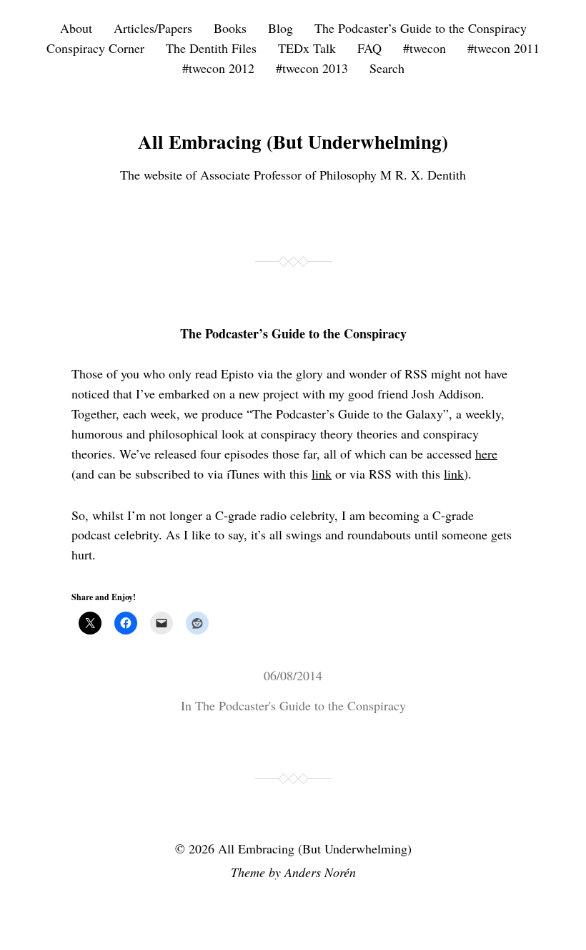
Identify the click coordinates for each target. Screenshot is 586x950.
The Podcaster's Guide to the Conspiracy (300, 705)
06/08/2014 (293, 675)
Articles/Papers (153, 27)
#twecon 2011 (503, 48)
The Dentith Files (211, 48)
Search (386, 68)
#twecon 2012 (218, 68)
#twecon (424, 48)
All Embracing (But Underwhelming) (293, 141)
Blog (280, 27)
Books (230, 27)
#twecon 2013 (312, 68)
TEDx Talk (307, 48)
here (486, 453)
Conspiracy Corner (95, 48)
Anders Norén (320, 872)
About (76, 27)
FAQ (369, 48)
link (322, 473)
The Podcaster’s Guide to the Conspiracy (420, 27)
